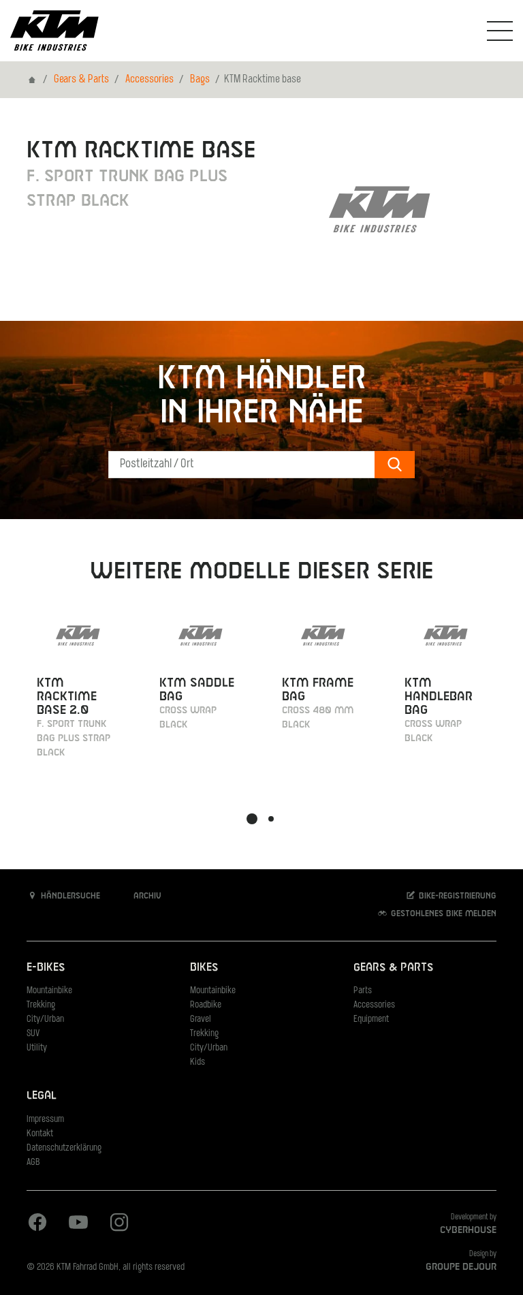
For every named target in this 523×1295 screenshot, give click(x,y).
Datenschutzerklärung (64, 1148)
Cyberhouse (468, 1230)
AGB (33, 1162)
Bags (200, 79)
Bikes (204, 967)
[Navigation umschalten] (500, 31)
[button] (252, 819)
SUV (33, 1034)
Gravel (200, 1019)
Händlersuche (69, 896)
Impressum (45, 1119)
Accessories (149, 79)
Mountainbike (49, 991)
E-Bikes (46, 967)
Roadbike (205, 1005)
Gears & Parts (81, 79)
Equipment (371, 1019)
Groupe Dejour (461, 1267)
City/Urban (45, 1019)
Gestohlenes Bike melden (442, 914)
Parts (362, 991)
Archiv (146, 896)
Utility (37, 1048)
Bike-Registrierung (456, 896)
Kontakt (40, 1134)
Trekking (41, 1005)
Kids (197, 1062)
